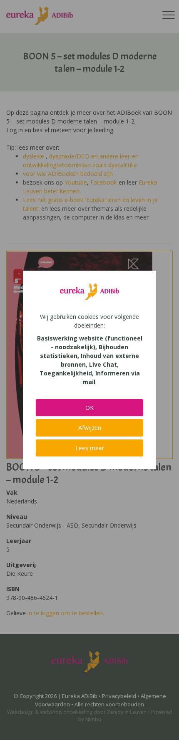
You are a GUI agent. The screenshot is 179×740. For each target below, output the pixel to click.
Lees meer (89, 448)
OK (89, 408)
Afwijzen (89, 428)
